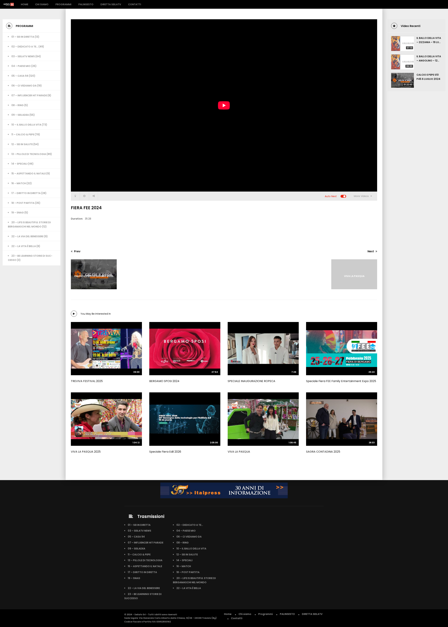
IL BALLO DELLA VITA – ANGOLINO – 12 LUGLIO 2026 (428, 61)
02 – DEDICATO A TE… (24, 46)
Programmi (63, 4)
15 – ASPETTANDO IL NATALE (28, 173)
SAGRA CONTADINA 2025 (323, 452)
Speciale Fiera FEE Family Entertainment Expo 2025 (341, 381)
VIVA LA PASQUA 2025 (86, 452)
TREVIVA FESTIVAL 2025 (87, 381)
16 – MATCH (18, 183)
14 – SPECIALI (19, 163)
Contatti (134, 4)
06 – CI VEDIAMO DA (24, 85)
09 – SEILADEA (20, 115)
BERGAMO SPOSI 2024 (164, 381)
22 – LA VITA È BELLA (23, 246)
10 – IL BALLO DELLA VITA (26, 124)
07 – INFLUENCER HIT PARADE (29, 95)
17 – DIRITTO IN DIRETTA (26, 193)
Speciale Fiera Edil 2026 (165, 452)
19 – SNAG (17, 212)
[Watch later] (84, 196)
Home (24, 4)
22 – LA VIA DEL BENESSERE (27, 236)
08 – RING (17, 105)
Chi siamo (41, 4)
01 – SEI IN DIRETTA (22, 37)
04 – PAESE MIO (21, 66)
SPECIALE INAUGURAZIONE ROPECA (251, 381)
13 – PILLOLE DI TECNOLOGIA (28, 154)
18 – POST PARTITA (22, 203)
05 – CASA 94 (19, 76)
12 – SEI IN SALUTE (22, 144)
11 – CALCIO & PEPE (22, 134)
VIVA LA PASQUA (239, 452)
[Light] (75, 196)
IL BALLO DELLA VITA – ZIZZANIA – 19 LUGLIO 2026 (428, 42)
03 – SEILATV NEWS (23, 56)
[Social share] (93, 196)
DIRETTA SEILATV (110, 4)
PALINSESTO (85, 4)
